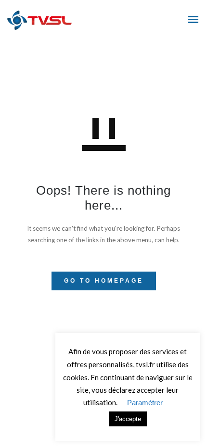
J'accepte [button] (128, 419)
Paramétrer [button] (145, 402)
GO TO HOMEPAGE (103, 280)
